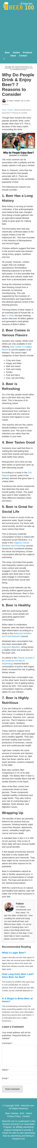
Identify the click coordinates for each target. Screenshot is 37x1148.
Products (27, 52)
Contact (23, 55)
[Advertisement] (18, 30)
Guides (16, 52)
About (29, 1113)
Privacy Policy (14, 1116)
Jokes (13, 55)
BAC (22, 1113)
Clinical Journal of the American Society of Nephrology (18, 661)
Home (4, 110)
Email (5, 1078)
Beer (7, 52)
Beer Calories (11, 1113)
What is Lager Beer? (14, 952)
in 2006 (10, 315)
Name (5, 1070)
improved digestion (11, 647)
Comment (5, 104)
